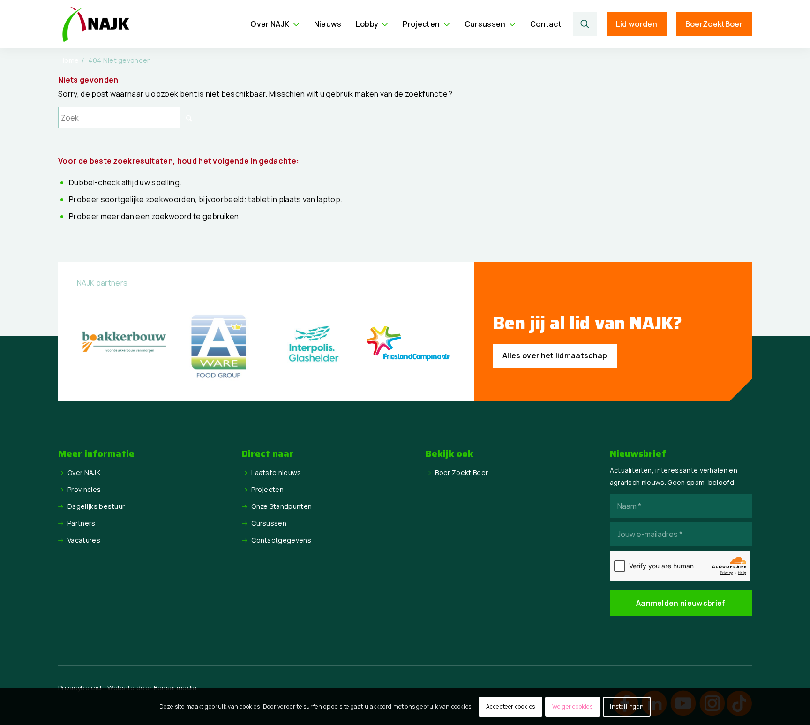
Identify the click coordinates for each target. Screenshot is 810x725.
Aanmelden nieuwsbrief (681, 603)
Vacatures (84, 540)
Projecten (267, 489)
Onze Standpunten (281, 506)
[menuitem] (275, 23)
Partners (82, 523)
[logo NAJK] (95, 23)
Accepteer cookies (510, 706)
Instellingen (627, 706)
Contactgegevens (281, 540)
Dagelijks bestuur (96, 506)
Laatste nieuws (276, 472)
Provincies (84, 489)
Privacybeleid (79, 687)
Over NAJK (84, 472)
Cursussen (268, 523)
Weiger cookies (572, 706)
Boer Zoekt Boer (461, 472)
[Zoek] (585, 23)
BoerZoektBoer (713, 24)
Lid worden (636, 24)
